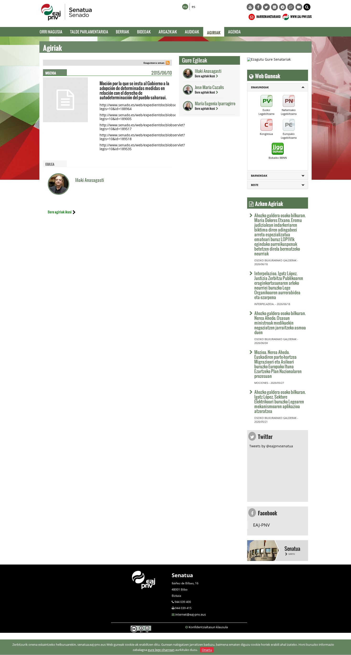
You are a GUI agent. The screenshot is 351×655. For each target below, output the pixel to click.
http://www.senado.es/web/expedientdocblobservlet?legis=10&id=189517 (142, 127)
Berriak (122, 31)
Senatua (182, 575)
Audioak (192, 31)
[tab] (277, 87)
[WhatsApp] (290, 7)
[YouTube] (250, 7)
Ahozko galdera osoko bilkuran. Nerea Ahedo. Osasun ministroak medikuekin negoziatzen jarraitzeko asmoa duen (280, 322)
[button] (306, 7)
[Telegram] (282, 7)
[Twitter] (266, 7)
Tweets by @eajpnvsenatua (271, 446)
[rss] (168, 63)
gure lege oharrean (161, 650)
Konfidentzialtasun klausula (208, 627)
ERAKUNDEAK (260, 87)
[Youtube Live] (298, 7)
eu (185, 6)
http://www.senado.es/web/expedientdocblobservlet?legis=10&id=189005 (142, 117)
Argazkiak (168, 31)
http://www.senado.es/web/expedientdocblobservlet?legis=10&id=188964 (142, 107)
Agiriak (213, 32)
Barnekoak (259, 175)
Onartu (207, 650)
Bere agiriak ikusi (60, 211)
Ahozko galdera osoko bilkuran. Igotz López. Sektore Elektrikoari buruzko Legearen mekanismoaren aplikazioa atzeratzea (280, 401)
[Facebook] (258, 7)
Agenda (234, 31)
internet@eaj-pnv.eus (190, 614)
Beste (254, 185)
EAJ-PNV (261, 525)
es (193, 6)
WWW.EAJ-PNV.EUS (301, 16)
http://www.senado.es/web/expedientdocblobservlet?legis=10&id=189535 (142, 147)
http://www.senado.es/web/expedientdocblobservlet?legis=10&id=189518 (142, 137)
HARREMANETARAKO (268, 16)
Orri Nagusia (51, 31)
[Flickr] (274, 7)
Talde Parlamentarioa (89, 31)
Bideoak (144, 31)
